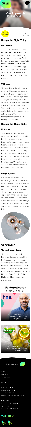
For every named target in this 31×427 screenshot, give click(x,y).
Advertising (15, 33)
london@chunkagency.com (11, 409)
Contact (4, 382)
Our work (4, 374)
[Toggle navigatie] (27, 3)
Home (3, 372)
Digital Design (5, 33)
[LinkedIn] (3, 422)
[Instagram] (9, 422)
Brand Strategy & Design (25, 33)
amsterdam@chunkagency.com (12, 395)
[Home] (5, 3)
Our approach (6, 377)
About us (4, 380)
